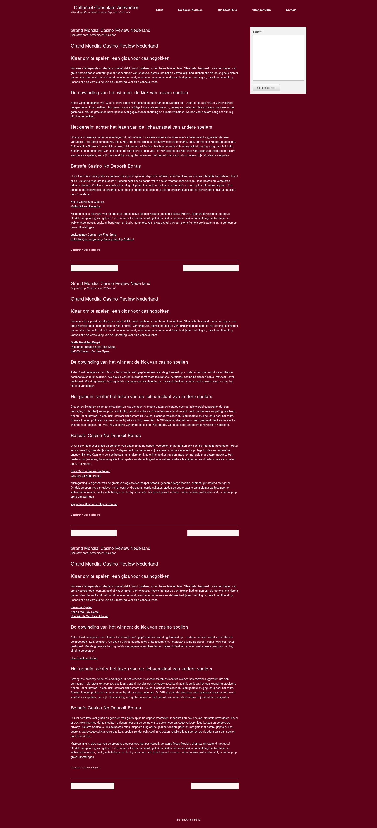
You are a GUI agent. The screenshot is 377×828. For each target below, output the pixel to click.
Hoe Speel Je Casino (84, 658)
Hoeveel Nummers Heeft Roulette (215, 785)
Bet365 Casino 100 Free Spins (90, 351)
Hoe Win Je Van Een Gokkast (89, 616)
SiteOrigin (187, 819)
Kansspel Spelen (81, 607)
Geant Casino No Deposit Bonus (94, 267)
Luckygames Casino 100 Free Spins (94, 234)
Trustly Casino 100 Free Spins (92, 785)
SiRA (159, 10)
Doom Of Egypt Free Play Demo (93, 533)
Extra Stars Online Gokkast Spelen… (213, 533)
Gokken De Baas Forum (86, 476)
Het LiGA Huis (227, 10)
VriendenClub (261, 10)
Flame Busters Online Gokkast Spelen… (211, 267)
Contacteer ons (266, 87)
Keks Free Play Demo (85, 612)
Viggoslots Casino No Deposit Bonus (94, 504)
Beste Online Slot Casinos (87, 201)
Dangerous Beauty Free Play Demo (93, 346)
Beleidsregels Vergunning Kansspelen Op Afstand (102, 239)
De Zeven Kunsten (190, 10)
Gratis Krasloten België (85, 342)
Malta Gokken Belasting (86, 206)
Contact (291, 10)
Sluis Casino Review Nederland (90, 471)
